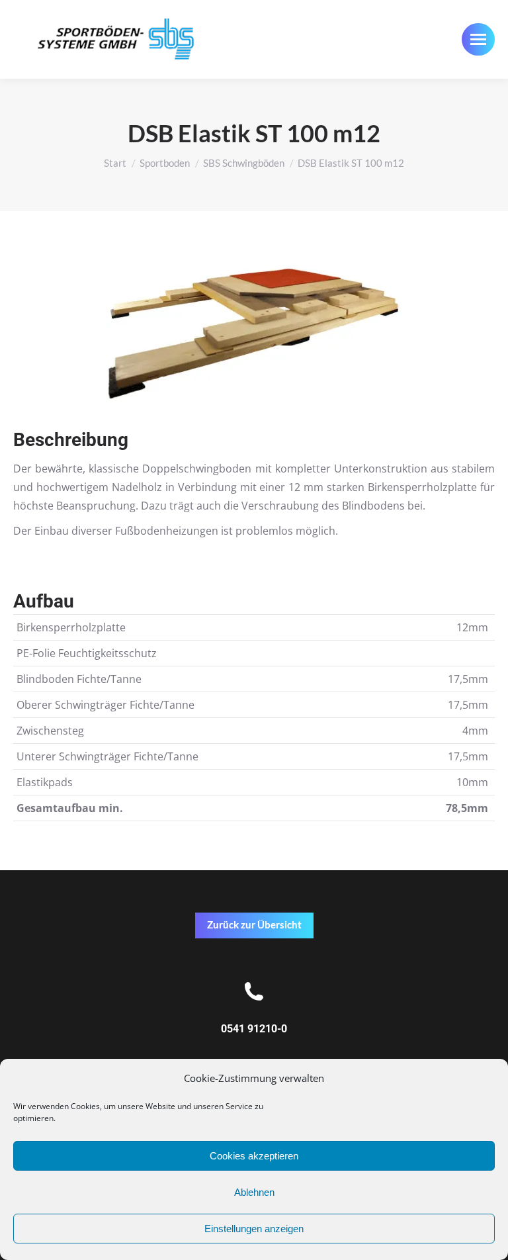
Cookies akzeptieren (254, 1155)
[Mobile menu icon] (478, 39)
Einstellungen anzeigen (254, 1228)
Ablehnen (254, 1192)
